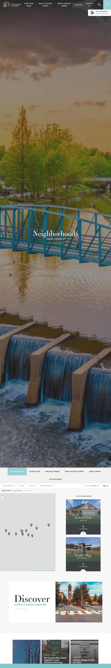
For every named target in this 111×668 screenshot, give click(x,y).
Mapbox (37, 570)
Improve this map (51, 570)
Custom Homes (55, 479)
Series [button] (31, 486)
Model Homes (95, 471)
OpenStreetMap (43, 570)
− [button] (2, 498)
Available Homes (52, 471)
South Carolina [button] (8, 486)
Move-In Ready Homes (64, 5)
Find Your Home (28, 5)
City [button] (21, 486)
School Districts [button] (45, 486)
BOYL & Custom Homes (45, 5)
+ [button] (2, 496)
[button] (99, 4)
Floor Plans (34, 471)
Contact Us (89, 5)
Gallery (79, 5)
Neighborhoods (17, 471)
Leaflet (32, 570)
